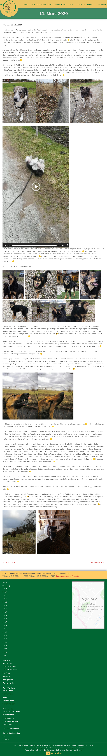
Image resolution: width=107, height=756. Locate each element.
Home (26, 4)
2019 (5, 588)
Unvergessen (8, 680)
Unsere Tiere (35, 4)
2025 (5, 612)
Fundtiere (6, 673)
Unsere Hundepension (76, 4)
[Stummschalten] (63, 245)
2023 (5, 605)
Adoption (6, 676)
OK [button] (48, 753)
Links (98, 4)
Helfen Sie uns (60, 4)
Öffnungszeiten (8, 700)
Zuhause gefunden (10, 670)
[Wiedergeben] (5, 245)
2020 (5, 592)
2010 (5, 645)
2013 (5, 635)
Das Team (6, 697)
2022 (5, 602)
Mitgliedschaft (8, 718)
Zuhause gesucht (9, 666)
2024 (5, 609)
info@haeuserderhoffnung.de (67, 576)
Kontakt (104, 4)
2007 (5, 655)
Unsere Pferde (8, 683)
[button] (36, 187)
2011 (5, 642)
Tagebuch (90, 4)
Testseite (6, 660)
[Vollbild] (67, 245)
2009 (5, 649)
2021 (5, 595)
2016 (5, 625)
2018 (5, 619)
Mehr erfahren (56, 753)
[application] (36, 187)
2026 (5, 599)
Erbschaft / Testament (11, 721)
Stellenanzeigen (9, 704)
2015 (5, 629)
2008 (5, 652)
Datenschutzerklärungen (91, 609)
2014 (5, 632)
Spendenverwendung (11, 728)
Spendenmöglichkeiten (11, 711)
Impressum (7, 743)
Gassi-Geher (7, 725)
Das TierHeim (8, 690)
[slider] (34, 245)
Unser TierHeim (47, 4)
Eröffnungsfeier (8, 694)
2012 (5, 639)
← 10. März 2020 (9, 562)
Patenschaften (8, 715)
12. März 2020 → (97, 562)
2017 (5, 622)
